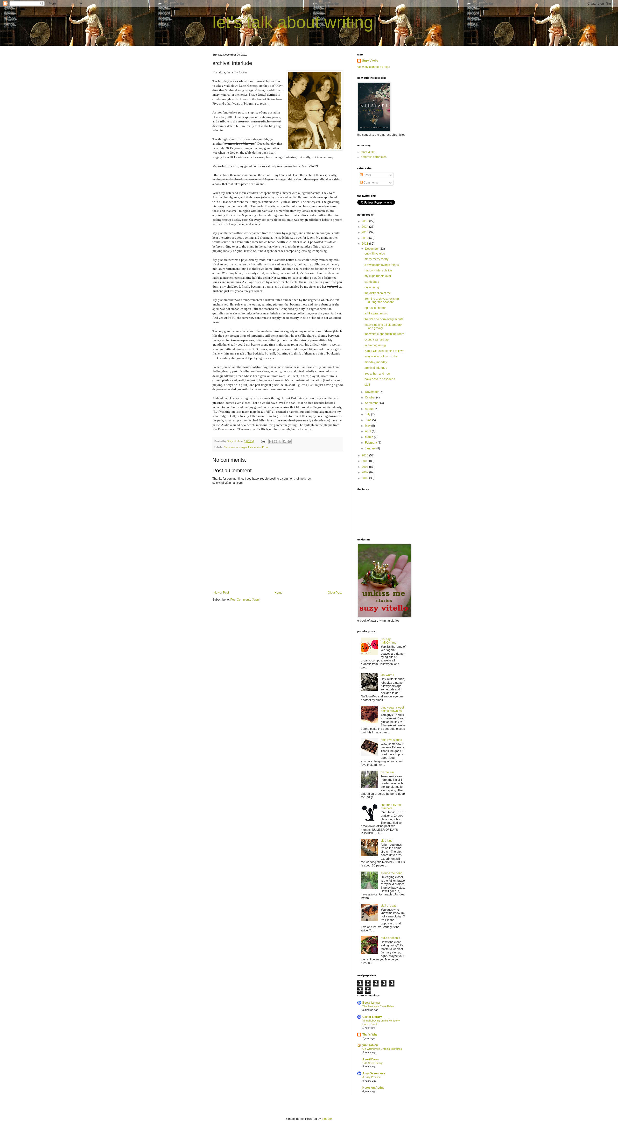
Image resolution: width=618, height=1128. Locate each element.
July (368, 414)
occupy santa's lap (377, 339)
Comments (370, 182)
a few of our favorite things (382, 265)
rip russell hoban (375, 308)
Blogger (327, 1119)
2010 (365, 455)
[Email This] (270, 441)
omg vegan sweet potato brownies (392, 709)
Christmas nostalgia (235, 447)
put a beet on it (390, 938)
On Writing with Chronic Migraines (382, 1048)
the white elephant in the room (384, 334)
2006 (365, 478)
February (371, 442)
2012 (365, 238)
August (370, 409)
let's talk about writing (292, 22)
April (368, 431)
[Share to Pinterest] (289, 441)
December (372, 248)
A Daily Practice (371, 1077)
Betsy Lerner (371, 1002)
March (369, 437)
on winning (372, 287)
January (370, 448)
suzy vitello (368, 152)
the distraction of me (378, 293)
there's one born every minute (384, 319)
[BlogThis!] (275, 441)
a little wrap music (376, 313)
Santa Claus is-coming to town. (385, 351)
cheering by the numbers (391, 806)
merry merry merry (376, 259)
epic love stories (391, 740)
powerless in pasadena (380, 379)
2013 (365, 232)
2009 (365, 461)
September (372, 403)
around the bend (391, 873)
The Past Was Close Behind (378, 1006)
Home (278, 592)
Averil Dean (370, 1059)
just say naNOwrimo (388, 641)
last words (387, 675)
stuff (367, 384)
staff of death (389, 905)
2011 (365, 243)
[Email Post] (263, 441)
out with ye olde (375, 253)
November (372, 392)
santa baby (372, 282)
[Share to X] (280, 441)
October (370, 397)
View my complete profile (373, 67)
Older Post (335, 592)
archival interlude (376, 367)
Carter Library (372, 1017)
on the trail (387, 772)
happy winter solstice (378, 270)
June (368, 420)
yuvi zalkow (370, 1045)
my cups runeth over (378, 276)
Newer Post (221, 592)
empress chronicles (373, 157)
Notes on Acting (373, 1087)
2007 (365, 472)
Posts (367, 175)
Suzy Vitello (370, 60)
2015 (365, 221)
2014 (365, 226)
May (368, 425)
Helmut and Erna (258, 447)
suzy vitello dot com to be (381, 356)
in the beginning (375, 345)
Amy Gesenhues (373, 1073)
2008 (365, 466)
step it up (387, 840)
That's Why (370, 1034)
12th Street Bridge (372, 1063)
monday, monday (376, 362)
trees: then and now (377, 373)
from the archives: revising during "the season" (382, 300)
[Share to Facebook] (284, 441)
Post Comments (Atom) (245, 599)
